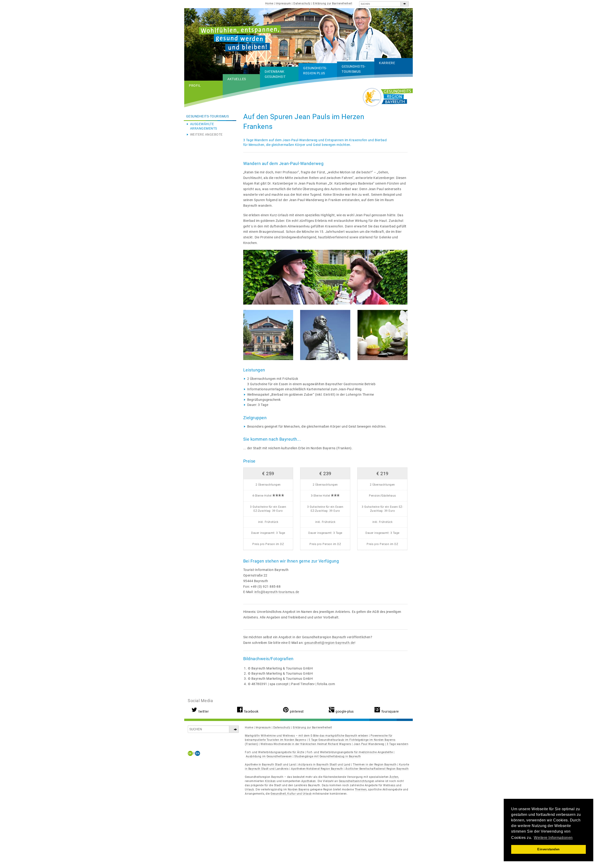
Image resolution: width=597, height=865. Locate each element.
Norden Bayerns (298, 789)
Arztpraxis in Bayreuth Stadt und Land (324, 764)
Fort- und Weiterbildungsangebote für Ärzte (274, 752)
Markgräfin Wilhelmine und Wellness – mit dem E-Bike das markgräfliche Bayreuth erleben (306, 735)
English (197, 753)
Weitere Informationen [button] (553, 838)
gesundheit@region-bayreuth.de (329, 643)
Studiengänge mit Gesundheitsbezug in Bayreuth (327, 756)
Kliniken (270, 781)
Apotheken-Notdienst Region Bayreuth (317, 768)
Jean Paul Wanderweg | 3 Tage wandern (381, 744)
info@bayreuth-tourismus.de (276, 592)
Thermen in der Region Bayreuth (374, 764)
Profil (195, 85)
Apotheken (308, 781)
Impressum (283, 3)
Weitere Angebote (206, 134)
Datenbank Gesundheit (275, 74)
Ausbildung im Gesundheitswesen (269, 756)
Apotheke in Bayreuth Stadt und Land (270, 764)
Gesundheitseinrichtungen (357, 781)
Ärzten (393, 777)
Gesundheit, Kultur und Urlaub (291, 793)
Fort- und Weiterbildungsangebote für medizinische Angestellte (350, 752)
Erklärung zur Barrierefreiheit (332, 3)
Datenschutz (302, 3)
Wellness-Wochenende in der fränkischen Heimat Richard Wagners (305, 744)
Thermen (361, 789)
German (191, 753)
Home (269, 3)
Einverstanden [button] (548, 849)
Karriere (387, 63)
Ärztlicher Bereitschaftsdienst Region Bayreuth (377, 768)
